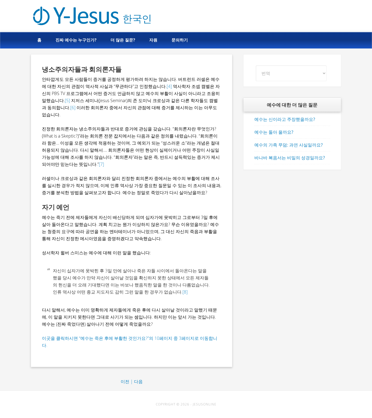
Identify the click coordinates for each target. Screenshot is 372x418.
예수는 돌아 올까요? (273, 132)
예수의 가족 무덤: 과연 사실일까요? (288, 145)
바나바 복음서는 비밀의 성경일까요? (289, 158)
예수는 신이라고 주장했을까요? (284, 119)
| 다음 (136, 382)
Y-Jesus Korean (68, 14)
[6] (73, 108)
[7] (101, 164)
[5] (68, 100)
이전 (125, 382)
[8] (185, 292)
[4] (169, 86)
